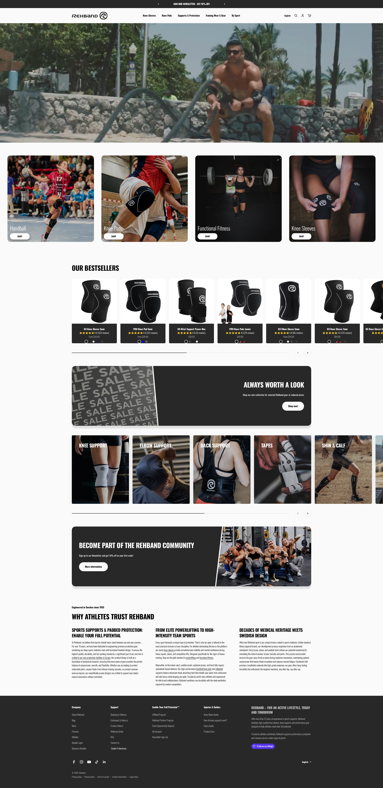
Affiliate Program (159, 714)
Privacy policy (77, 776)
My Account (157, 731)
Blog (73, 720)
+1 (296, 341)
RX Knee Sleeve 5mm (94, 329)
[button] (87, 333)
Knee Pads (167, 15)
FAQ (112, 737)
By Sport (236, 15)
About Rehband (78, 714)
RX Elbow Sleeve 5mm (288, 329)
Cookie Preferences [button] (118, 748)
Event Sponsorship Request (163, 726)
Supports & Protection (189, 15)
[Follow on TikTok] (97, 762)
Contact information (119, 776)
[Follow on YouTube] (89, 762)
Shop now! (293, 406)
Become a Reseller (79, 748)
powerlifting (191, 657)
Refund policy (89, 776)
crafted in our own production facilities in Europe (91, 657)
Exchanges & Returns (119, 720)
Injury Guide (209, 726)
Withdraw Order (117, 731)
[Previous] (158, 4)
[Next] (224, 4)
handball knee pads (204, 669)
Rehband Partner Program (163, 720)
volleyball (219, 669)
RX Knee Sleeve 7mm (337, 329)
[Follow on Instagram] (81, 762)
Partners (75, 731)
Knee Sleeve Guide (211, 714)
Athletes (75, 737)
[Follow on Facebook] (74, 762)
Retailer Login (77, 742)
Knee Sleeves (149, 15)
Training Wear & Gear (216, 15)
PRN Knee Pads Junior (240, 329)
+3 (345, 341)
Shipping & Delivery (119, 714)
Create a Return (117, 726)
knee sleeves (169, 650)
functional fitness (206, 657)
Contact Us (115, 742)
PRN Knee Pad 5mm (142, 329)
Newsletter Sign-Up (160, 737)
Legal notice (134, 776)
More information (93, 566)
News (74, 726)
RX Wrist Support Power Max (191, 329)
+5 (102, 341)
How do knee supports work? (215, 720)
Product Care (209, 731)
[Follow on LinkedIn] (104, 762)
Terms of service (103, 776)
